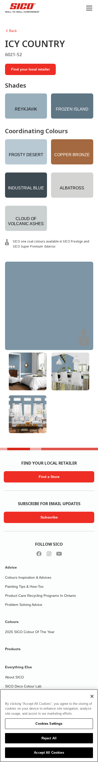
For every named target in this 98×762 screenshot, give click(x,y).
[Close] (91, 696)
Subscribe (49, 517)
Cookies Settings (48, 723)
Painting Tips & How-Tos (24, 586)
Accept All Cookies (49, 752)
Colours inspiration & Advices (28, 577)
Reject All (49, 738)
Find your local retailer (30, 69)
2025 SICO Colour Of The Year (30, 632)
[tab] (27, 371)
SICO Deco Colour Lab (23, 686)
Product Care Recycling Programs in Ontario (40, 596)
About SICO (14, 677)
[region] (49, 725)
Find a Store (49, 477)
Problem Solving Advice (23, 605)
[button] (88, 8)
